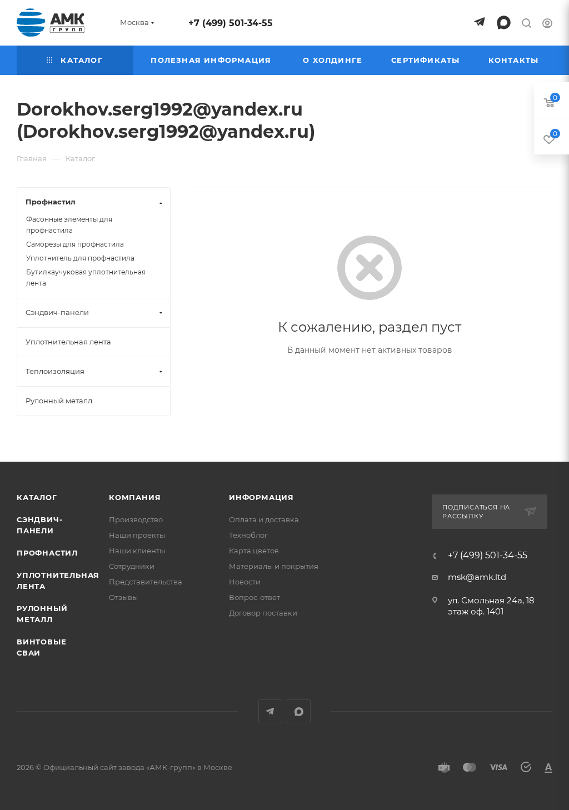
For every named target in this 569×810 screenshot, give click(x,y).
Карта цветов (254, 550)
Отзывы (123, 597)
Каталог (37, 497)
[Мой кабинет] (547, 25)
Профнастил (47, 552)
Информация (261, 497)
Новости (245, 581)
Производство (136, 519)
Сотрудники (131, 566)
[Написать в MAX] (504, 22)
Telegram (270, 711)
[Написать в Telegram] (479, 22)
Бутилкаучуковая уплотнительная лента (86, 277)
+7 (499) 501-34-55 (230, 23)
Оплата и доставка (264, 519)
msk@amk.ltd (477, 577)
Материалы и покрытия (273, 566)
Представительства (145, 581)
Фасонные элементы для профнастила (69, 224)
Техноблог (248, 535)
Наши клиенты (137, 550)
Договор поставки (263, 612)
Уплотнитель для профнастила (80, 258)
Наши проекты (137, 535)
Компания (135, 497)
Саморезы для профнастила (75, 244)
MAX (299, 711)
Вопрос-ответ (254, 597)
